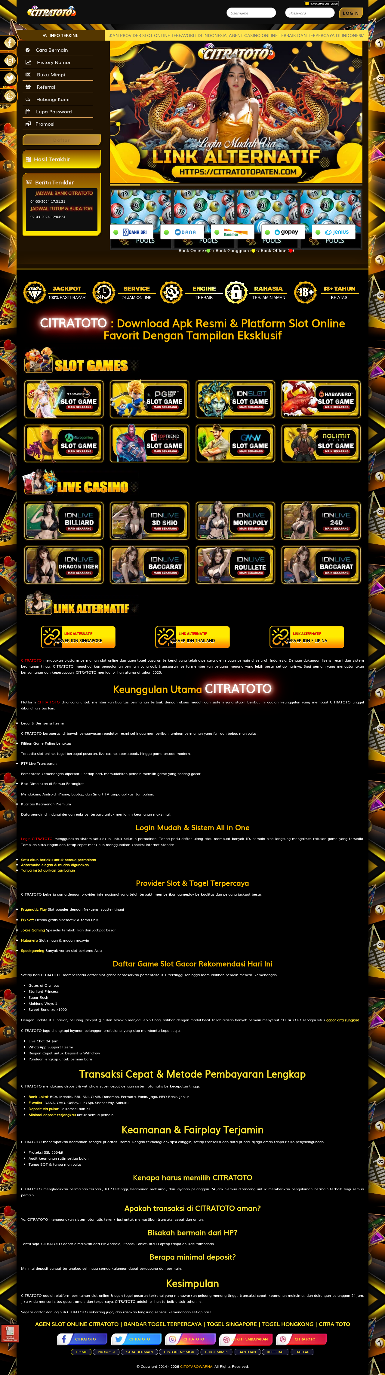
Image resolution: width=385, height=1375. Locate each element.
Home (81, 1352)
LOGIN (351, 13)
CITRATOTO (73, 322)
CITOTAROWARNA (196, 1366)
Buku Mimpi (49, 74)
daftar (302, 1352)
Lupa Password (52, 111)
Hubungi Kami (51, 99)
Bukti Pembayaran (249, 1339)
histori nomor (179, 1352)
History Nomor (52, 62)
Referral (44, 86)
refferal (276, 1352)
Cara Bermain (50, 49)
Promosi (44, 123)
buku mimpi (216, 1352)
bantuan (247, 1352)
